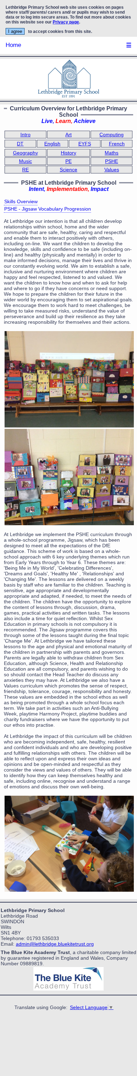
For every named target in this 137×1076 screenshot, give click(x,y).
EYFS (84, 143)
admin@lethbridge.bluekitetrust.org (55, 944)
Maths (111, 153)
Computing (111, 134)
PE (68, 161)
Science (68, 169)
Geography (25, 153)
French (117, 143)
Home (13, 45)
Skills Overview (21, 201)
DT (20, 143)
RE (25, 169)
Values (111, 169)
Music (25, 161)
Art (68, 134)
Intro (25, 134)
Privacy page (66, 22)
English (52, 143)
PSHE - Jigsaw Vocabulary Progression (47, 209)
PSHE (111, 161)
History (68, 153)
